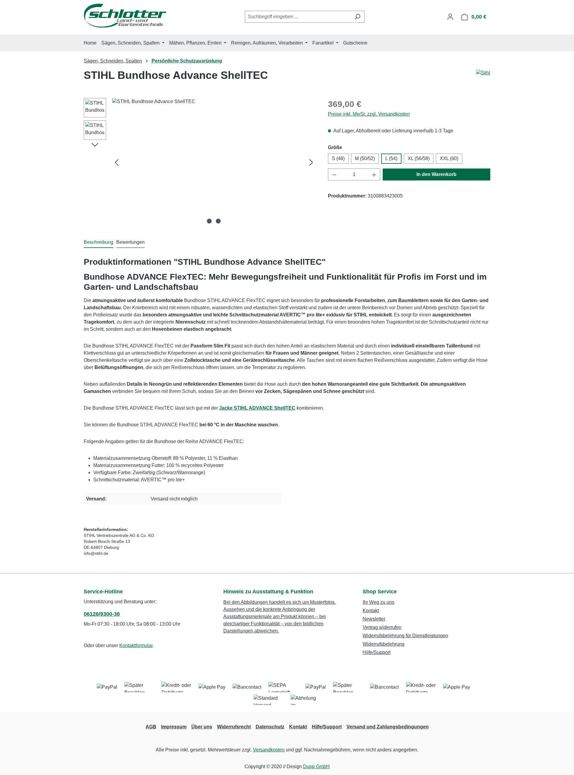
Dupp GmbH (316, 766)
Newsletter (374, 618)
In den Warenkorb (436, 174)
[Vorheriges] (116, 162)
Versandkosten (269, 749)
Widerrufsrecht (234, 726)
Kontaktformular (135, 645)
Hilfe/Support (376, 652)
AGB (151, 726)
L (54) (391, 158)
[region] (200, 162)
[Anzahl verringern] (334, 174)
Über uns (201, 726)
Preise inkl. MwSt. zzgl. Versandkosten (369, 114)
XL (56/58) (419, 158)
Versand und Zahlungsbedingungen (387, 726)
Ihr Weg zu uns (378, 602)
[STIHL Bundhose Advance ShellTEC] (214, 162)
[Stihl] (483, 72)
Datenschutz (270, 726)
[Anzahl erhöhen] (374, 174)
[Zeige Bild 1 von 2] (209, 221)
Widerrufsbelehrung (383, 644)
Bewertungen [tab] (130, 242)
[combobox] (298, 17)
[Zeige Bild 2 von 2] (218, 221)
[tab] (98, 242)
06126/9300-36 (102, 614)
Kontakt (371, 610)
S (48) (338, 158)
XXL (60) (449, 158)
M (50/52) (365, 158)
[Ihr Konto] (450, 17)
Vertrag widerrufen (382, 627)
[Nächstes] (311, 162)
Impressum (174, 726)
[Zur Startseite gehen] (125, 15)
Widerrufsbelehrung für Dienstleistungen (405, 635)
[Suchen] (357, 17)
